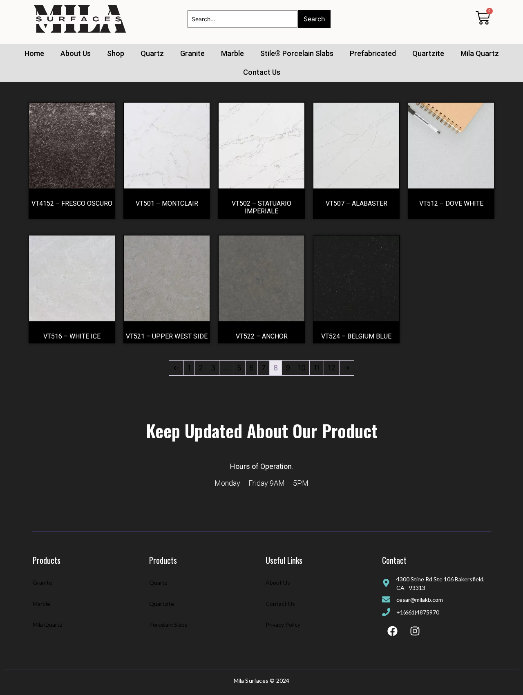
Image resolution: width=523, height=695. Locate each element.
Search (314, 19)
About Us (75, 53)
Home (34, 53)
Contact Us (261, 72)
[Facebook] (392, 631)
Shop (115, 53)
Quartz (152, 53)
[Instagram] (415, 631)
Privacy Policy (283, 624)
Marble (232, 53)
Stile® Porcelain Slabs (296, 53)
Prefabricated (373, 53)
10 (302, 367)
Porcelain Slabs (168, 624)
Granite (192, 53)
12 (331, 367)
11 (316, 367)
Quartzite (428, 53)
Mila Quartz (479, 53)
